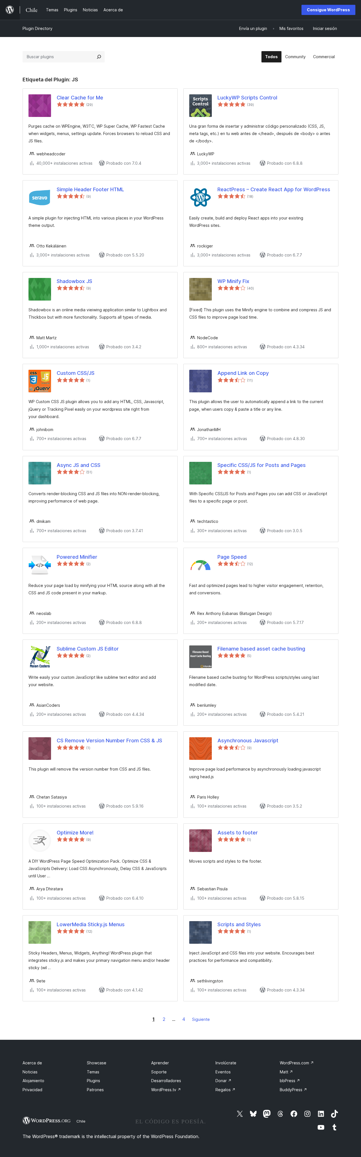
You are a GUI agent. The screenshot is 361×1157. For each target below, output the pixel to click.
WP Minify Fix (233, 281)
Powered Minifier (77, 557)
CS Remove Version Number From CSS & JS (109, 740)
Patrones (95, 1089)
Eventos (223, 1071)
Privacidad (32, 1089)
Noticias (30, 1071)
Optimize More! (75, 833)
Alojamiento (33, 1080)
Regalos (225, 1089)
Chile (80, 1121)
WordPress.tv (166, 1089)
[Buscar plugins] (99, 56)
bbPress (290, 1080)
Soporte (159, 1071)
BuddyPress (293, 1089)
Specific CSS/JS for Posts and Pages (261, 465)
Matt (286, 1071)
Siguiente (201, 1019)
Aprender (160, 1062)
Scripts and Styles (239, 924)
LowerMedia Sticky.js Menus (91, 924)
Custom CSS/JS (75, 373)
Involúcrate (225, 1062)
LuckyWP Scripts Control (247, 98)
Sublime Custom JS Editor (88, 649)
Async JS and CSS (78, 465)
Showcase (96, 1062)
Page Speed (231, 557)
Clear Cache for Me (80, 98)
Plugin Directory (37, 28)
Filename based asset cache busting (261, 649)
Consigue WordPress (328, 9)
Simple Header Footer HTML (90, 189)
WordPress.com (297, 1062)
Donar (223, 1080)
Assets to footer (237, 833)
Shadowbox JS (74, 281)
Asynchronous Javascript (247, 740)
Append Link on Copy (243, 373)
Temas (93, 1071)
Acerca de (32, 1062)
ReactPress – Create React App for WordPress (273, 189)
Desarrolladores (166, 1080)
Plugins (93, 1080)
